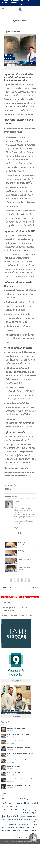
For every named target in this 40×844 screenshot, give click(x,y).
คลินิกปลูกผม (16, 803)
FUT (23, 799)
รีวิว (29, 824)
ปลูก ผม (31, 803)
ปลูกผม (20, 18)
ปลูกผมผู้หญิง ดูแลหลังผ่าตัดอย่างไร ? (19, 779)
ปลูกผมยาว (30, 816)
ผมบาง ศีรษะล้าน (10, 824)
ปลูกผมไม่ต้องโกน (24, 822)
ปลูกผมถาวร (25, 812)
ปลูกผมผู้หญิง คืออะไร (14, 766)
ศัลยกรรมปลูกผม (8, 827)
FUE (20, 798)
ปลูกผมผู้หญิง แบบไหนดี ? (15, 773)
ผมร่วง (16, 824)
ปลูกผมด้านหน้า (6, 813)
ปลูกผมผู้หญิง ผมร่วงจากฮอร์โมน (26, 552)
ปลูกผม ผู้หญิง (24, 816)
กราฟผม (33, 799)
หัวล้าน (24, 827)
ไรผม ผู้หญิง (29, 830)
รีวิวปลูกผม (34, 824)
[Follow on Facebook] (19, 4)
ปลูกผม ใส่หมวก (33, 587)
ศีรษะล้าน (19, 827)
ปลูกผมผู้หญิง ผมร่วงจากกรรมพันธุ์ (24, 568)
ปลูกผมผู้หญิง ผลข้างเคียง (24, 560)
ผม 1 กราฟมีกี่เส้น (33, 822)
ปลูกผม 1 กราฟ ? (6, 587)
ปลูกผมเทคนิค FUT (32, 819)
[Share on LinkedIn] (28, 580)
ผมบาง (3, 824)
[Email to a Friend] (21, 580)
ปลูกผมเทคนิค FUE (21, 819)
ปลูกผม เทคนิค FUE (11, 819)
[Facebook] (19, 533)
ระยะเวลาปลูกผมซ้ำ (23, 824)
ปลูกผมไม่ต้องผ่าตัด (14, 822)
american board (12, 799)
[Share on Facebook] (14, 580)
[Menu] (2, 9)
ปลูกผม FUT (13, 806)
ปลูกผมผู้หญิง (13, 816)
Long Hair (28, 799)
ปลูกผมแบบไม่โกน (5, 822)
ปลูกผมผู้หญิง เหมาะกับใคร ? (16, 760)
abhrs (3, 799)
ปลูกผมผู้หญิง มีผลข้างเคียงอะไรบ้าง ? (19, 785)
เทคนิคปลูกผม (5, 830)
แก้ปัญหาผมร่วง (12, 830)
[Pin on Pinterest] (25, 580)
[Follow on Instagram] (21, 4)
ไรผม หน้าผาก (35, 830)
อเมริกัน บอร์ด (31, 827)
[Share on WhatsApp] (11, 580)
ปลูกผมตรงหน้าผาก (15, 813)
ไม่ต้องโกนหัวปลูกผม (21, 830)
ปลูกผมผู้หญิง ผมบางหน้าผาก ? (25, 544)
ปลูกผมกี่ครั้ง (31, 810)
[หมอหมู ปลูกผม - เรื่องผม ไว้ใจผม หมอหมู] (20, 9)
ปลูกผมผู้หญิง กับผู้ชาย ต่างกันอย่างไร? (20, 753)
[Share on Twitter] (18, 580)
